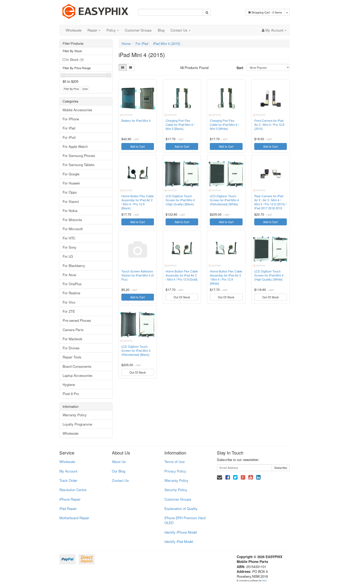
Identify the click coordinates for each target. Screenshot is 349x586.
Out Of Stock (182, 297)
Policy (111, 30)
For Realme (71, 292)
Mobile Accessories (77, 109)
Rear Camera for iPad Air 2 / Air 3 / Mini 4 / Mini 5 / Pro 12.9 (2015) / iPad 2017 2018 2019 (270, 202)
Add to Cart (137, 146)
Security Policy (175, 489)
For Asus (69, 274)
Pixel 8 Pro (71, 393)
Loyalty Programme (77, 424)
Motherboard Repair (74, 517)
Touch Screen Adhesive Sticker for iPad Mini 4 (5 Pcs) (137, 275)
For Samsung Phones (79, 155)
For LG (68, 256)
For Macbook (72, 338)
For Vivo (69, 302)
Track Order (68, 480)
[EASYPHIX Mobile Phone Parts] (95, 9)
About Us (119, 461)
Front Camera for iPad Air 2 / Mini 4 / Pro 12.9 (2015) (269, 125)
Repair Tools (72, 356)
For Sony (69, 247)
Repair (92, 30)
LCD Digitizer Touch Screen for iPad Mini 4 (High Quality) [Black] (180, 200)
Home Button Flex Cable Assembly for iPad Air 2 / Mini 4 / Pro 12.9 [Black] (137, 202)
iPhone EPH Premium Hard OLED (184, 520)
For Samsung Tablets (79, 164)
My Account (68, 471)
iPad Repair (68, 508)
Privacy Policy (175, 471)
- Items (266, 12)
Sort (240, 67)
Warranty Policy (75, 414)
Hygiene (69, 384)
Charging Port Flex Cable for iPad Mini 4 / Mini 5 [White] (224, 125)
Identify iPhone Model (180, 532)
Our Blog (118, 471)
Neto (264, 580)
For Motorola (72, 219)
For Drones (71, 347)
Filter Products (73, 43)
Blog (161, 30)
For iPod (69, 137)
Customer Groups (138, 30)
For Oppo (70, 192)
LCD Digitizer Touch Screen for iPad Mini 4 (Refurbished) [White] (224, 200)
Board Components (77, 366)
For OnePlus (72, 283)
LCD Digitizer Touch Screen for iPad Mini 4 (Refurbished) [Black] (135, 350)
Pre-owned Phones (77, 320)
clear (85, 88)
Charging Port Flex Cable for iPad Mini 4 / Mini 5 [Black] (180, 125)
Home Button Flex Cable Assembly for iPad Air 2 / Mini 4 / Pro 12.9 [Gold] (182, 275)
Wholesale (73, 30)
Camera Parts (73, 329)
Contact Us (179, 30)
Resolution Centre (72, 489)
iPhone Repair (70, 499)
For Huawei (71, 182)
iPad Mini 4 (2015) (166, 43)
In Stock (75, 59)
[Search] (207, 12)
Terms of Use (174, 461)
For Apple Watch (75, 146)
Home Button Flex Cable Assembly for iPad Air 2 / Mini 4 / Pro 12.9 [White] (226, 277)
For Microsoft (73, 228)
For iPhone (71, 118)
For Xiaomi (71, 201)
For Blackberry (74, 265)
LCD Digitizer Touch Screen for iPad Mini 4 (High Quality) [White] (268, 275)
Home (126, 43)
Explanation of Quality (181, 508)
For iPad (69, 127)
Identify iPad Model (178, 541)
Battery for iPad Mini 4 (135, 121)
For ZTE (69, 311)
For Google (71, 173)
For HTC (69, 238)
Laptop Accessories (78, 375)
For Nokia (70, 210)
